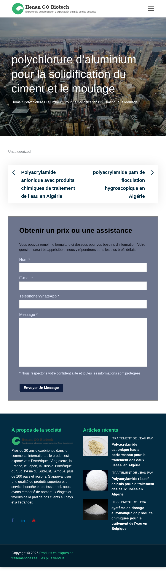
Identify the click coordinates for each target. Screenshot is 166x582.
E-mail (26, 278)
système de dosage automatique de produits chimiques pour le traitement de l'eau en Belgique (132, 518)
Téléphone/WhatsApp (39, 296)
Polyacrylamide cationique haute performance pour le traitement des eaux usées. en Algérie (128, 455)
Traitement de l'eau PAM (132, 438)
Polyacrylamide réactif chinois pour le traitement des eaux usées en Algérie (133, 486)
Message (28, 314)
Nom (24, 259)
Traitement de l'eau (129, 501)
